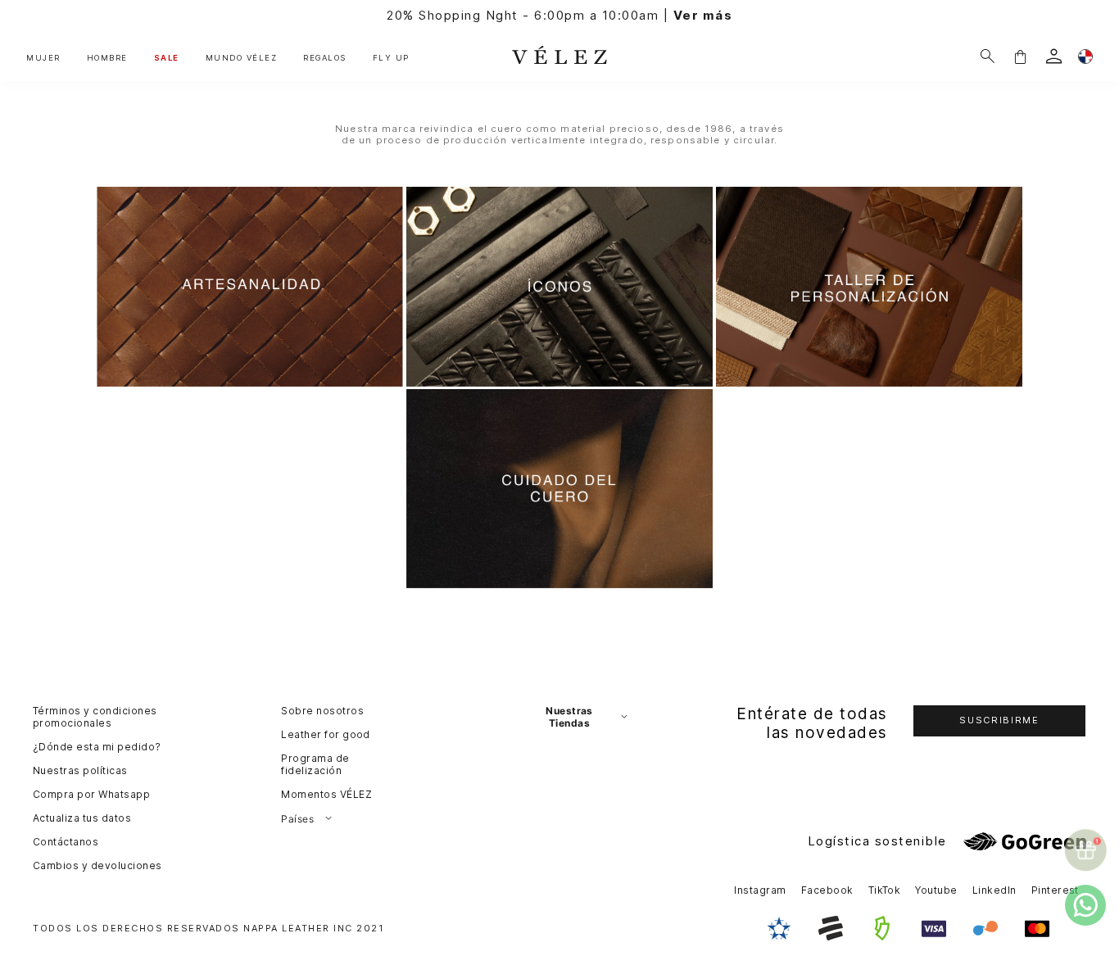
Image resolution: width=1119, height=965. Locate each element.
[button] (1020, 56)
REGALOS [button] (325, 57)
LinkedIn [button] (994, 890)
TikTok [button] (884, 890)
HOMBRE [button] (107, 57)
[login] (1054, 56)
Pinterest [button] (1055, 890)
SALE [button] (166, 57)
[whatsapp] (1085, 905)
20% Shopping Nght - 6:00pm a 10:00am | (559, 15)
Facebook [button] (827, 890)
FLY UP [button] (391, 57)
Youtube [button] (936, 890)
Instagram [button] (760, 890)
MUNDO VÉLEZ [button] (242, 57)
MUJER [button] (43, 57)
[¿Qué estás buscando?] (987, 56)
